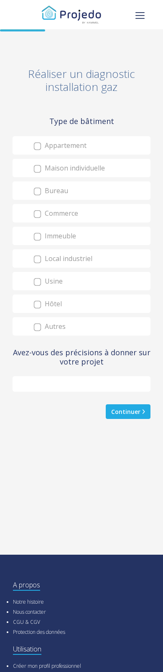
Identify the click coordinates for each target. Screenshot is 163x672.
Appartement (65, 145)
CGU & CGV (26, 621)
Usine (53, 281)
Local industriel (67, 258)
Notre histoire (28, 601)
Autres (54, 326)
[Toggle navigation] (140, 14)
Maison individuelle (74, 168)
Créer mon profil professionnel (47, 665)
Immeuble (59, 235)
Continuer (126, 412)
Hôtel (52, 303)
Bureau (55, 190)
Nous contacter (29, 611)
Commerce (60, 213)
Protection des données (39, 632)
